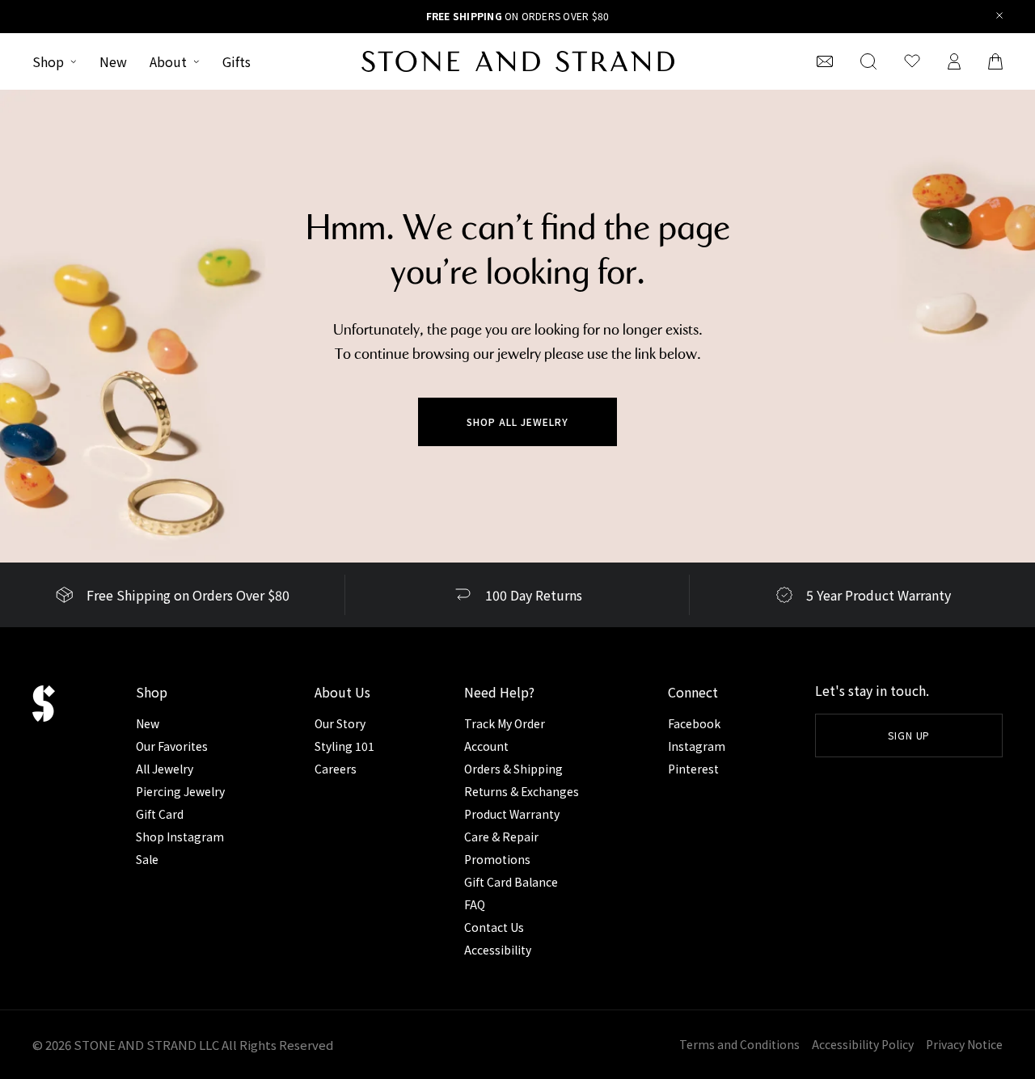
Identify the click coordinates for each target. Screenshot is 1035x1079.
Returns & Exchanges (521, 791)
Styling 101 (344, 746)
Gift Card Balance (511, 882)
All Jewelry (164, 769)
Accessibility (497, 950)
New (113, 61)
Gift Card (160, 814)
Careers (336, 769)
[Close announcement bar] (1000, 16)
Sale (147, 859)
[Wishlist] (912, 61)
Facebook (694, 723)
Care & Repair (501, 836)
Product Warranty (512, 814)
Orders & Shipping (513, 769)
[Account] (954, 61)
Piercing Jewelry (180, 791)
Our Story (340, 723)
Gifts (236, 61)
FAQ (474, 904)
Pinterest (693, 769)
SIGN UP (909, 735)
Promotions (497, 859)
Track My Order (504, 723)
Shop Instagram (180, 836)
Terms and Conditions (739, 1044)
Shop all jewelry (517, 421)
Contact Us (494, 927)
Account (486, 746)
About (168, 61)
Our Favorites (172, 746)
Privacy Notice (964, 1044)
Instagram (696, 746)
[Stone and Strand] (518, 61)
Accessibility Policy (863, 1044)
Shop (48, 61)
